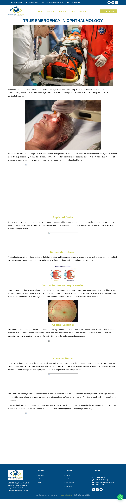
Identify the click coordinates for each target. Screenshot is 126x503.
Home (40, 11)
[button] (120, 497)
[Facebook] (109, 2)
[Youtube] (116, 2)
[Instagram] (112, 2)
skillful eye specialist (18, 408)
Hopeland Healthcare (66, 495)
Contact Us (83, 11)
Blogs (73, 11)
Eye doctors (12, 90)
